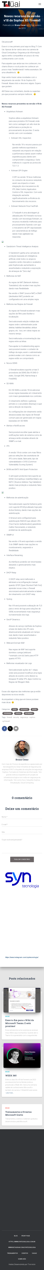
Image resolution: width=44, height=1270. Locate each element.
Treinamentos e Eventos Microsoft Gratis (18, 1113)
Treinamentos (12, 1253)
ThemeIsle (31, 1264)
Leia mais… (10, 1093)
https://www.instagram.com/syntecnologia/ (21, 957)
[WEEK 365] (22, 1055)
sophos (32, 717)
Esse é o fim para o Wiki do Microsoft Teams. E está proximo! (19, 1023)
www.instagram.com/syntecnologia (22, 1247)
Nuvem (34, 709)
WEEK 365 (10, 1075)
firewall (9, 717)
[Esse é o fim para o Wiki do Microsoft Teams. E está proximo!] (22, 1000)
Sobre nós (22, 1259)
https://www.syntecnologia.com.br (22, 1242)
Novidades (24, 709)
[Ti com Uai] (12, 4)
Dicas (14, 709)
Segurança (7, 713)
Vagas (34, 1253)
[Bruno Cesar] (22, 748)
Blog (16, 1236)
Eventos (25, 1253)
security (16, 717)
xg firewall (6, 721)
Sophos (18, 713)
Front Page (25, 1236)
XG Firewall (29, 713)
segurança (24, 717)
